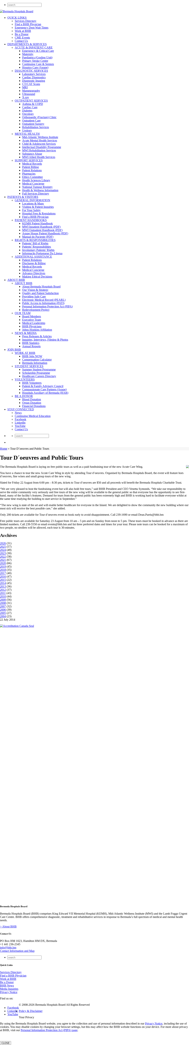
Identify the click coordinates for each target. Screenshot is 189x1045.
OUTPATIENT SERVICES (31, 100)
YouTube (20, 426)
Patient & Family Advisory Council (42, 386)
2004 (3, 616)
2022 (3, 556)
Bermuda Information (34, 362)
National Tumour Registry (37, 186)
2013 (3, 586)
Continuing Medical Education (33, 416)
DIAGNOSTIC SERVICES (31, 70)
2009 (3, 599)
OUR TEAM (22, 313)
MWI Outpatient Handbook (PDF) (42, 230)
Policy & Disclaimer (30, 1011)
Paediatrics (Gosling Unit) (37, 57)
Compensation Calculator (37, 359)
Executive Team (31, 319)
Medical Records (32, 163)
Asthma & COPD (32, 103)
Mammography (31, 90)
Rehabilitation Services (35, 127)
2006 (3, 609)
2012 (3, 589)
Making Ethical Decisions (37, 276)
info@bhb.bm (8, 947)
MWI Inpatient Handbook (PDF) (41, 226)
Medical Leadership (33, 323)
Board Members (31, 316)
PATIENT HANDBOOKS (31, 220)
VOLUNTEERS (25, 379)
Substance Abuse (32, 153)
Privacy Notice (8, 992)
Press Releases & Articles (37, 336)
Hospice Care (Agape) (35, 67)
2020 (3, 563)
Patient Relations (32, 170)
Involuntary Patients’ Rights (38, 250)
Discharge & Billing (34, 263)
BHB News (7, 985)
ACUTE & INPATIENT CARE (34, 47)
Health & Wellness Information (40, 190)
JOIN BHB (14, 349)
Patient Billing (30, 167)
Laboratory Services (34, 74)
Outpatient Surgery (33, 123)
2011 (3, 593)
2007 (3, 606)
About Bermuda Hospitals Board (41, 286)
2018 (3, 569)
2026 (3, 543)
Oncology (28, 113)
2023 (3, 553)
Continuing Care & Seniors (38, 64)
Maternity (27, 54)
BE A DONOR (24, 396)
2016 (3, 576)
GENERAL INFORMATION (32, 200)
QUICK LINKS (17, 17)
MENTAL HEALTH (27, 133)
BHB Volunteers (32, 382)
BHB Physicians (32, 326)
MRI (25, 87)
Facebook (20, 419)
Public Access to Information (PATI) (43, 303)
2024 (3, 549)
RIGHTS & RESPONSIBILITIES (35, 240)
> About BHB (8, 926)
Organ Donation (31, 402)
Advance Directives (33, 273)
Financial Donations (34, 406)
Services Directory (25, 21)
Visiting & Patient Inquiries (38, 206)
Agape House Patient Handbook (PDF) (45, 233)
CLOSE (5, 1043)
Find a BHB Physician (28, 24)
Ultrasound (28, 94)
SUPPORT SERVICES (29, 160)
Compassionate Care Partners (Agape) (44, 389)
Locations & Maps (33, 203)
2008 (3, 603)
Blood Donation (31, 399)
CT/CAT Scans (31, 84)
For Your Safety (31, 210)
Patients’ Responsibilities (36, 246)
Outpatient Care (31, 120)
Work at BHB (23, 30)
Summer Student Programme (39, 369)
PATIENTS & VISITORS (22, 196)
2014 (3, 583)
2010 (3, 596)
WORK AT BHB (25, 352)
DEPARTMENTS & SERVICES (27, 44)
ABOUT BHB (16, 279)
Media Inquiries (9, 988)
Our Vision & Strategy (35, 289)
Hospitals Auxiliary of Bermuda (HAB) (45, 392)
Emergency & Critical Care (38, 50)
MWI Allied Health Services (38, 157)
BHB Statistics (30, 343)
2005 (3, 613)
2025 (3, 546)
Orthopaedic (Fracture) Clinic (39, 117)
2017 (3, 573)
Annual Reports (31, 346)
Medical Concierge (33, 183)
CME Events (22, 37)
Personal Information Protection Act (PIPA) (47, 306)
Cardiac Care (29, 107)
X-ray (25, 97)
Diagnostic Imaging (33, 80)
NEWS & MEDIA (26, 333)
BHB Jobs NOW (32, 356)
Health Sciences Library (36, 180)
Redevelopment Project (35, 309)
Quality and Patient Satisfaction (40, 293)
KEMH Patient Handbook (37, 223)
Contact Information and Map (17, 950)
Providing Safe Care (34, 296)
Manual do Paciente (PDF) (37, 236)
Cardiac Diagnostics (34, 77)
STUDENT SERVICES (29, 366)
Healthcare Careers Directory (39, 376)
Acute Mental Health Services (39, 140)
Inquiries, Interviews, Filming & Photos (45, 339)
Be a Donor (21, 34)
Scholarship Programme (36, 372)
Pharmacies (28, 173)
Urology (27, 130)
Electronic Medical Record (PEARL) (44, 299)
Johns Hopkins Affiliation (37, 329)
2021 (3, 559)
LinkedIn (20, 422)
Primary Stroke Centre (35, 60)
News (18, 412)
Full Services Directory (35, 193)
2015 (3, 579)
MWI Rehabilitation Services (39, 150)
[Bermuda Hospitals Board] (16, 11)
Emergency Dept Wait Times (31, 27)
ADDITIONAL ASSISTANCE (33, 256)
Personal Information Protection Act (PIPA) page (49, 1030)
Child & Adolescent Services (39, 143)
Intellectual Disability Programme (41, 147)
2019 (3, 566)
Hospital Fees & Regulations (39, 213)
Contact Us (21, 40)
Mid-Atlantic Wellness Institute (40, 137)
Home (3, 448)
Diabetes (27, 110)
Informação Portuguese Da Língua (42, 253)
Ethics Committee (32, 177)
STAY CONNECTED (20, 409)
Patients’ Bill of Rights (35, 243)
